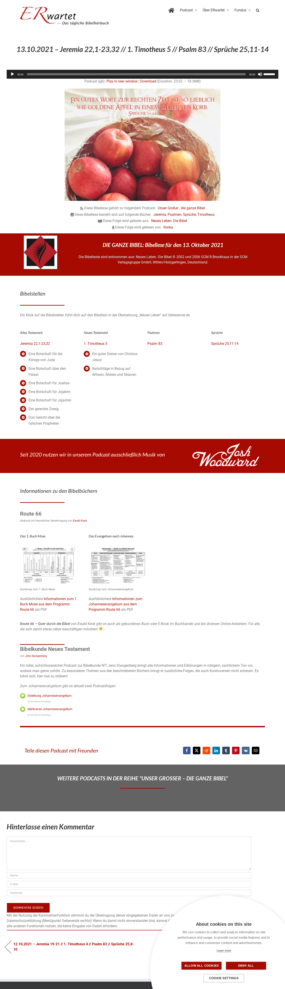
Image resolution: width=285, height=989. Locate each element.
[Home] (171, 9)
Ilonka (168, 227)
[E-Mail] (256, 750)
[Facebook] (187, 750)
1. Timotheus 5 (95, 343)
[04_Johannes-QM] (118, 546)
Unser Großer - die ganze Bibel (181, 208)
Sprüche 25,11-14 (224, 343)
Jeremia (159, 214)
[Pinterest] (236, 750)
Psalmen (174, 214)
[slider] (270, 74)
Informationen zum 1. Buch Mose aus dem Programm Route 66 (48, 604)
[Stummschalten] (260, 74)
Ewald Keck (80, 520)
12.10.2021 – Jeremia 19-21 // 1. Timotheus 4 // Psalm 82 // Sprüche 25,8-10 (73, 947)
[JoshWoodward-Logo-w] (225, 445)
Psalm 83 (154, 343)
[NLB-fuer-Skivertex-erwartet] (40, 237)
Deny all (246, 965)
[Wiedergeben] (12, 74)
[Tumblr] (226, 750)
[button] (257, 9)
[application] (142, 74)
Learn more (224, 950)
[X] (197, 750)
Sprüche (189, 214)
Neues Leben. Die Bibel (169, 221)
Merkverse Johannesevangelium (50, 709)
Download (148, 81)
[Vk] (246, 750)
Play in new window (122, 81)
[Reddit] (206, 750)
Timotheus (205, 214)
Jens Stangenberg (36, 656)
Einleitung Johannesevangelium (49, 695)
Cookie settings (223, 978)
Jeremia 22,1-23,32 (35, 343)
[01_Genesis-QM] (49, 546)
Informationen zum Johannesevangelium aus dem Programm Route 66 (115, 604)
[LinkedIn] (216, 750)
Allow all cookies (201, 965)
